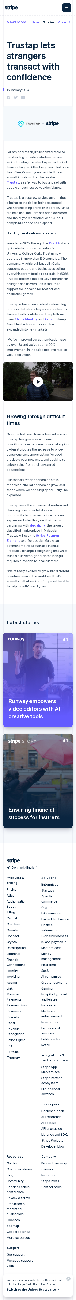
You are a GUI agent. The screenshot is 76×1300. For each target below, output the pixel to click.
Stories (48, 22)
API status (48, 1122)
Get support (16, 1254)
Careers (47, 1169)
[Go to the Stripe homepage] (11, 860)
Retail (45, 1045)
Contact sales (51, 1187)
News (35, 22)
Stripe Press (50, 1181)
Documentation (52, 1111)
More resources (18, 1237)
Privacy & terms (18, 1198)
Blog (10, 1175)
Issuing (12, 982)
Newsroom (16, 21)
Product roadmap (54, 1163)
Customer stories (20, 1169)
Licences (13, 1220)
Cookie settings (18, 1231)
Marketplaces (51, 948)
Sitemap (13, 1226)
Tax (9, 1046)
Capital (12, 918)
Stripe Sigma (16, 1040)
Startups (47, 890)
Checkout (14, 924)
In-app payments (53, 942)
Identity (12, 970)
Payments (14, 1011)
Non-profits (49, 1022)
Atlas (10, 895)
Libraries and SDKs (55, 1134)
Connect (13, 936)
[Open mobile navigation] (66, 7)
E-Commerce (51, 913)
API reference (51, 1117)
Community (15, 1181)
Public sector (51, 1039)
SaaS (45, 970)
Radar (49, 319)
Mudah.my (37, 525)
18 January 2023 (18, 90)
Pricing (11, 889)
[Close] (68, 1279)
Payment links (17, 1005)
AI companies (51, 976)
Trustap (13, 182)
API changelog (51, 1128)
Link (10, 988)
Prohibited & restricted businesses (16, 1209)
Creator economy (54, 982)
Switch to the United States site (31, 1289)
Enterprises (49, 884)
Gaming (47, 988)
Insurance (48, 1005)
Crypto (12, 942)
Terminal (13, 1052)
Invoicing (13, 976)
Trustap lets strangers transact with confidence (33, 60)
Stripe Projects (52, 1140)
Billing (11, 912)
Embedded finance (55, 919)
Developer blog (52, 1146)
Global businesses (54, 936)
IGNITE (54, 243)
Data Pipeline (16, 948)
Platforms (48, 964)
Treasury (13, 1057)
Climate (12, 930)
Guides (12, 1163)
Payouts (13, 1017)
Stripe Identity (26, 319)
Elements (14, 954)
